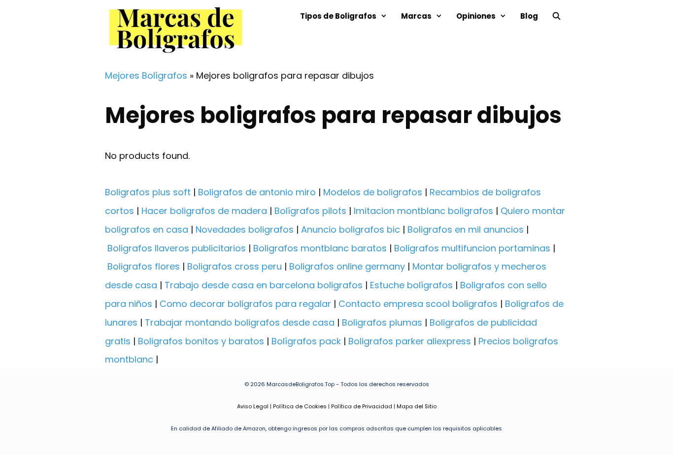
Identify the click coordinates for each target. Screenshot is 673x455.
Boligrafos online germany (347, 266)
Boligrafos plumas (382, 322)
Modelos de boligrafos (372, 192)
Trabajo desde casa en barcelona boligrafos (264, 285)
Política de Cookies (300, 406)
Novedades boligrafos (245, 229)
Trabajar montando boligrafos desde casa (240, 322)
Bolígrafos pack (306, 341)
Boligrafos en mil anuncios (465, 229)
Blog (529, 16)
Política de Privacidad (361, 406)
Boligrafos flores (143, 266)
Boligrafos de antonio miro (257, 192)
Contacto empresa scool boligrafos (418, 304)
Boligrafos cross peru (234, 266)
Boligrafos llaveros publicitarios (176, 248)
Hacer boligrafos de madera (204, 211)
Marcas (416, 16)
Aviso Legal (253, 406)
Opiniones (476, 16)
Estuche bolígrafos (411, 285)
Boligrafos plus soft (148, 192)
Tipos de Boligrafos (338, 16)
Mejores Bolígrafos (146, 75)
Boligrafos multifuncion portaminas (472, 248)
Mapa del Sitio (417, 406)
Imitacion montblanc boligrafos (423, 211)
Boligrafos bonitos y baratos (201, 341)
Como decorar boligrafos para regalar (245, 304)
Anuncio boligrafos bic (350, 229)
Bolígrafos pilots (310, 211)
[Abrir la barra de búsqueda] (556, 16)
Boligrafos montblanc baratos (320, 248)
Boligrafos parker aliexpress (409, 341)
